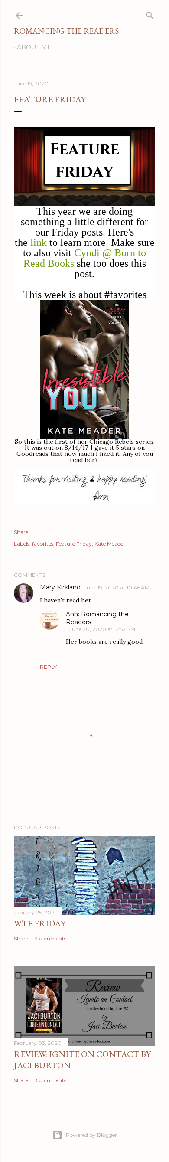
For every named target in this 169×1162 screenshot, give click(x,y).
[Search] (150, 13)
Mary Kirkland (60, 587)
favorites (42, 543)
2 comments (50, 938)
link (38, 242)
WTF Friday (39, 923)
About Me (34, 47)
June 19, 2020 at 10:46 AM (117, 587)
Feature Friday (74, 543)
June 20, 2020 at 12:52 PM (102, 629)
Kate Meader (109, 543)
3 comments (50, 1080)
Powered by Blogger (91, 1135)
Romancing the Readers (66, 31)
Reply (48, 667)
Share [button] (21, 532)
